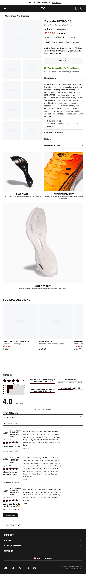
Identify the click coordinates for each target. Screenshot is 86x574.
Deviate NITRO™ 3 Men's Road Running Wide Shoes (15, 433)
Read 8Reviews (61, 29)
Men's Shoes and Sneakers (17, 16)
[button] (15, 386)
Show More (10, 515)
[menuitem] (6, 568)
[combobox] (43, 416)
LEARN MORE (55, 53)
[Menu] (5, 8)
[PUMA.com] (43, 8)
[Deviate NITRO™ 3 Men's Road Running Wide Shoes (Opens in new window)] (5, 434)
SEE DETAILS (56, 2)
